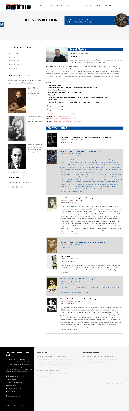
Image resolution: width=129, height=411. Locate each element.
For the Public (41, 373)
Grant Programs (51, 373)
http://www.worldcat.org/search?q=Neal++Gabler (67, 121)
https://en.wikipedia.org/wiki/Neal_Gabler (65, 116)
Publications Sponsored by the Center (108, 359)
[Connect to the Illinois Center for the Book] (96, 19)
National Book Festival (55, 364)
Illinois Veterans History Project (45, 376)
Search (99, 5)
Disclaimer (88, 5)
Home (40, 5)
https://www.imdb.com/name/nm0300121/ (62, 119)
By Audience (70, 5)
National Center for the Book (98, 356)
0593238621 (67, 140)
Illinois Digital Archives (62, 373)
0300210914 (67, 200)
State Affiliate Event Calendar (90, 359)
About (39, 359)
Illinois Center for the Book (51, 356)
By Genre (59, 5)
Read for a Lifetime (67, 364)
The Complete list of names (16, 172)
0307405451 (67, 245)
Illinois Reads (58, 362)
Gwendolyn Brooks (35, 116)
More (119, 5)
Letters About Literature (69, 362)
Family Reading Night (48, 359)
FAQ (80, 5)
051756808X (67, 153)
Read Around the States (101, 362)
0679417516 (67, 301)
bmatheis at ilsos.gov (14, 396)
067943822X (67, 281)
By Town (49, 5)
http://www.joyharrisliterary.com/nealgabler (62, 114)
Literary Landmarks (43, 364)
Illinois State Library (48, 370)
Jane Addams (33, 88)
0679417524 (67, 259)
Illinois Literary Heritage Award (45, 362)
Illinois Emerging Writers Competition (64, 359)
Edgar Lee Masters (35, 144)
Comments (109, 5)
